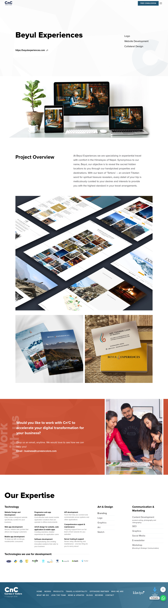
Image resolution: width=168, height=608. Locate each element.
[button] (148, 3)
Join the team (58, 595)
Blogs (90, 595)
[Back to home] (9, 3)
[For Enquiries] (163, 598)
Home (39, 591)
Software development (43, 539)
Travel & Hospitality (76, 591)
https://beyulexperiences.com (30, 50)
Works (47, 591)
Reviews (99, 595)
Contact (109, 595)
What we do (43, 595)
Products (58, 591)
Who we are (117, 591)
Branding (102, 513)
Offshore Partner (99, 591)
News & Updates (76, 595)
